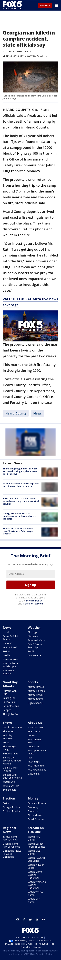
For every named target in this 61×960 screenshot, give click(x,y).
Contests (33, 735)
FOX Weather (35, 655)
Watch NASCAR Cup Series (36, 859)
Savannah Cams (36, 640)
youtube (17, 919)
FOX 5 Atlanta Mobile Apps (10, 665)
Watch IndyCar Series (36, 866)
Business (33, 811)
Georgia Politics (11, 807)
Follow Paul (9, 701)
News (37, 413)
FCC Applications (37, 769)
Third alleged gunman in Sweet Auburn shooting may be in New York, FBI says (20, 471)
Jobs (30, 757)
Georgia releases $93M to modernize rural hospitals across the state (20, 516)
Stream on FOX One (36, 830)
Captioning (33, 773)
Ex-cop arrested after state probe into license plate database (21, 485)
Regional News (9, 830)
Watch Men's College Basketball (35, 874)
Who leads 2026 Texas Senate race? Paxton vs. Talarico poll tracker (18, 531)
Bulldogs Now (10, 753)
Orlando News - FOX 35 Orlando (11, 845)
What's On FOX (11, 785)
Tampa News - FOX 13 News (11, 838)
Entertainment (10, 659)
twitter (30, 919)
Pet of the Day (11, 706)
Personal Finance (37, 803)
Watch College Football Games (36, 845)
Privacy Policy (34, 600)
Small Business (36, 819)
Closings (32, 632)
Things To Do (10, 714)
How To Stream (36, 727)
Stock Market (35, 815)
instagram (37, 919)
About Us (35, 723)
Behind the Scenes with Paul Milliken (12, 760)
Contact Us (34, 746)
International (10, 647)
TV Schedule (9, 789)
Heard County (24, 51)
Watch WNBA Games (35, 893)
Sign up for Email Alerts (37, 752)
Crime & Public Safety (11, 638)
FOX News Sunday (8, 672)
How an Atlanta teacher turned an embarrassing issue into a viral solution (21, 501)
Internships (34, 761)
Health (6, 655)
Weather (34, 627)
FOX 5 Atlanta (9, 51)
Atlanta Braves (36, 686)
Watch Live (45, 6)
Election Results (11, 811)
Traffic (31, 651)
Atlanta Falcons (36, 690)
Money (33, 798)
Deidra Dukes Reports (10, 769)
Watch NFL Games (34, 838)
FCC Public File (36, 765)
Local (6, 632)
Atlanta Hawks (36, 694)
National (7, 643)
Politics (7, 651)
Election (9, 798)
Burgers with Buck (10, 692)
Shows (7, 723)
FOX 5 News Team (34, 741)
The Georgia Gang (9, 748)
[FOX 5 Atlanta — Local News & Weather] (12, 5)
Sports (33, 682)
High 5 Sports (35, 703)
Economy (33, 807)
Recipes (7, 710)
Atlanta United (35, 698)
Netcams (33, 636)
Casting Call (9, 697)
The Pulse (8, 731)
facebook (24, 919)
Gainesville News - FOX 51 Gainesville (12, 853)
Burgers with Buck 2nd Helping (12, 776)
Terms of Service (33, 603)
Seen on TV (34, 731)
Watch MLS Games (34, 900)
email (43, 919)
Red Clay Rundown (8, 737)
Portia (6, 742)
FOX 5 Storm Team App (35, 646)
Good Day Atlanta (10, 684)
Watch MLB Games (34, 852)
